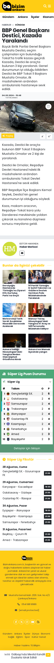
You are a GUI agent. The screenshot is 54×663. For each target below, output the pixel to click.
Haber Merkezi (29, 247)
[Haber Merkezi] (10, 248)
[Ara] (45, 6)
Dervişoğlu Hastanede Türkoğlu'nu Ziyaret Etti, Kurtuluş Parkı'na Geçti (14, 290)
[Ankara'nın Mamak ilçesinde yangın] (40, 340)
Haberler (6, 24)
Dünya (35, 633)
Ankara (23, 17)
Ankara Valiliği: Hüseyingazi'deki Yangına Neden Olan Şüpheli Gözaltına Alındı (12, 354)
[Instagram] (27, 621)
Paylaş (9, 135)
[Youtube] (32, 621)
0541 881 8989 (29, 604)
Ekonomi (45, 633)
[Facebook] (16, 621)
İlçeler (35, 17)
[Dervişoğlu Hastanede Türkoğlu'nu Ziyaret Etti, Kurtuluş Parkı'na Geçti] (14, 276)
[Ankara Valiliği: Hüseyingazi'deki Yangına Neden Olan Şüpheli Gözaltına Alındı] (14, 340)
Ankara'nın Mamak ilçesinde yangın (39, 350)
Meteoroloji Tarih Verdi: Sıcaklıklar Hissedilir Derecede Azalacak (14, 322)
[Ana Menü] (49, 6)
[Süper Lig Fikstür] (50, 459)
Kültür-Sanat (39, 636)
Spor (27, 636)
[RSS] (38, 621)
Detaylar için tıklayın (27, 448)
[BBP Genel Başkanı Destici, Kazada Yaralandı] (27, 116)
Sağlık (11, 636)
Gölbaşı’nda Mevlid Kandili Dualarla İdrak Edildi (28, 656)
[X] (21, 621)
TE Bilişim (35, 645)
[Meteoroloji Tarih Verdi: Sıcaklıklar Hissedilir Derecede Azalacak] (14, 310)
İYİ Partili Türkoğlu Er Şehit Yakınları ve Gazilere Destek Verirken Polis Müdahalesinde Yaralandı (39, 292)
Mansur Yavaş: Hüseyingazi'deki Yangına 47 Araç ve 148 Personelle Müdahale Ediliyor (39, 323)
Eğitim (19, 636)
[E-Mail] (22, 253)
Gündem (8, 17)
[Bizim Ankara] (13, 6)
